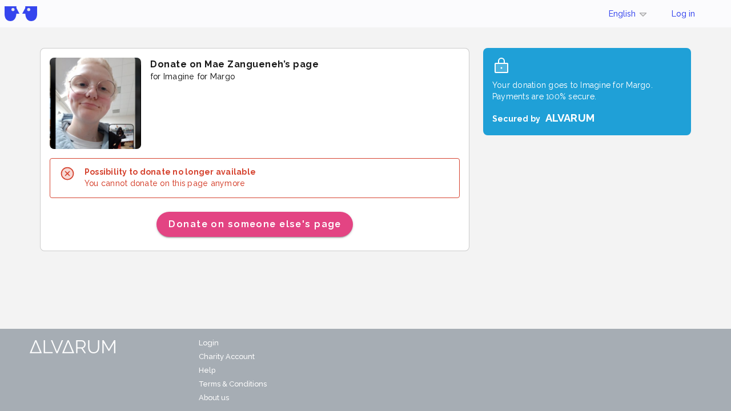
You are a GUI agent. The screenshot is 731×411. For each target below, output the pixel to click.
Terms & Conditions (233, 384)
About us (214, 397)
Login (209, 343)
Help (207, 370)
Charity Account (227, 356)
